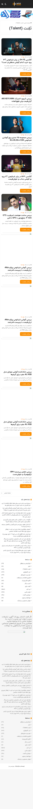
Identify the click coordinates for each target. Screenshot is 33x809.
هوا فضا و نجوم (26, 598)
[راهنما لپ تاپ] (16, 4)
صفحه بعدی (7, 493)
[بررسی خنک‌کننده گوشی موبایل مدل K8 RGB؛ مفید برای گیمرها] (16, 352)
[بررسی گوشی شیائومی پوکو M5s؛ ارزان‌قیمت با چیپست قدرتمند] (16, 248)
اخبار (29, 566)
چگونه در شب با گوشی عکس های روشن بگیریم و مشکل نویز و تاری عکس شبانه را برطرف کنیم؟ (16, 521)
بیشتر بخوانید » (25, 74)
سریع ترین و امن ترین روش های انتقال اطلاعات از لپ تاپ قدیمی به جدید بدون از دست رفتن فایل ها (16, 504)
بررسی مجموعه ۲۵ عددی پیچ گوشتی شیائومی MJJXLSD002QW (17, 139)
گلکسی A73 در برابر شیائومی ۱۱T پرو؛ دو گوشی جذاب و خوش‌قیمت (17, 177)
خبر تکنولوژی (26, 572)
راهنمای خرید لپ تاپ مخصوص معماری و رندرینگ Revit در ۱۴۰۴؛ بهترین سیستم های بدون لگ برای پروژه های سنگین (17, 541)
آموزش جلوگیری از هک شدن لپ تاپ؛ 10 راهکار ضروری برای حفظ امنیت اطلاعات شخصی (17, 530)
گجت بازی (27, 586)
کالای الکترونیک (26, 581)
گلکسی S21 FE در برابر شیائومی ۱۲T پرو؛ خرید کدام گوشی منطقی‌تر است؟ (17, 61)
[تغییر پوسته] (5, 5)
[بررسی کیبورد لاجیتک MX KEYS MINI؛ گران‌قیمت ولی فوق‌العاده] (16, 85)
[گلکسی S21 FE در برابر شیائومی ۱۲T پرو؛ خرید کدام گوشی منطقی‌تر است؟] (16, 46)
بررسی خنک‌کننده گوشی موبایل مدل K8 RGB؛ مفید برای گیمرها (18, 373)
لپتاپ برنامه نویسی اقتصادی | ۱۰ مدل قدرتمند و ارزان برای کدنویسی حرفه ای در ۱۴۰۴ (16, 547)
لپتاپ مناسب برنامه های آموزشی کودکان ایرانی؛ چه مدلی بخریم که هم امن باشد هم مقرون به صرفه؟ (16, 509)
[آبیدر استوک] (16, 14)
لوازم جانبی (27, 592)
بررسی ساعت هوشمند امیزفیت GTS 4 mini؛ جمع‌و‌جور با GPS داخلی (17, 216)
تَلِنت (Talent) (26, 569)
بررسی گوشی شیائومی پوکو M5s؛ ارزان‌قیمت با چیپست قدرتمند (18, 268)
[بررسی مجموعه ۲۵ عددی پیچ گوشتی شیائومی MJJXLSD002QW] (16, 124)
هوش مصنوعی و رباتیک (23, 601)
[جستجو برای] (2, 5)
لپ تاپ (28, 589)
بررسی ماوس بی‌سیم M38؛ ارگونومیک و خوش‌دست (21, 473)
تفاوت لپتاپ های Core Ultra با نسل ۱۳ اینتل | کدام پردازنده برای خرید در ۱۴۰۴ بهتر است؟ (16, 551)
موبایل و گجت (26, 595)
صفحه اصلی (27, 23)
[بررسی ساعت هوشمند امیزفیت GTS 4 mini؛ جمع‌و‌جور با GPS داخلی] (16, 202)
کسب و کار (27, 583)
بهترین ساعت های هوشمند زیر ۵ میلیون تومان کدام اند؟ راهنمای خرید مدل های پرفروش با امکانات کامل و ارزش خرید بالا (16, 515)
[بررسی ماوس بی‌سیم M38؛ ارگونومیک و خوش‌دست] (16, 452)
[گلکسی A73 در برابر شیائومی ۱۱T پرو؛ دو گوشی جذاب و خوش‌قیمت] (16, 163)
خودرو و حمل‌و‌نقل (25, 575)
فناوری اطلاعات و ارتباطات (23, 578)
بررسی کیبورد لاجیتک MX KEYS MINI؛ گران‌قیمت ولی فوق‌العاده (16, 100)
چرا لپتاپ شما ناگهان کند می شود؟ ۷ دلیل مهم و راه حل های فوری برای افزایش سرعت (16, 535)
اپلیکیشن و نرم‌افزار (25, 563)
